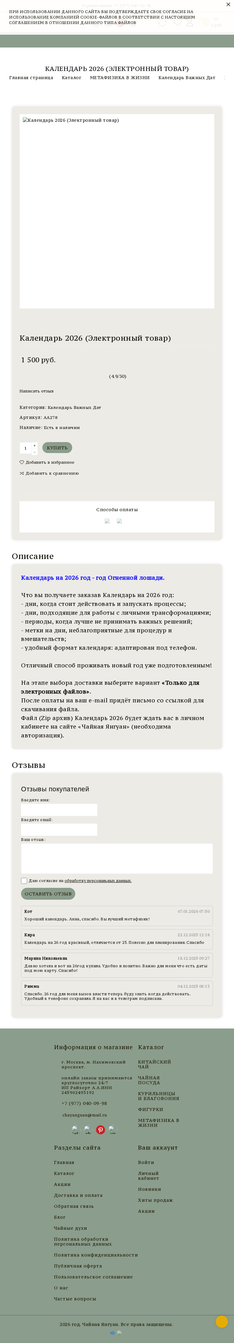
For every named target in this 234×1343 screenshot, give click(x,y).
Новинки (149, 1189)
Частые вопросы (75, 1298)
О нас (61, 1287)
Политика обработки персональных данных (83, 1241)
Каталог (64, 1173)
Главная (64, 1162)
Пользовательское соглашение (93, 1276)
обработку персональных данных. (98, 880)
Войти (146, 1162)
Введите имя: (35, 800)
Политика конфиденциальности (96, 1255)
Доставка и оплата (78, 1195)
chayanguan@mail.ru (84, 1115)
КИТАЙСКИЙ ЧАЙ (154, 1064)
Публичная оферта (78, 1266)
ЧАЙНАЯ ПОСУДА (149, 1080)
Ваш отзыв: (33, 839)
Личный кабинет (148, 1176)
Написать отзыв (37, 391)
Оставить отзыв (48, 894)
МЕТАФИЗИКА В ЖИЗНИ (158, 1123)
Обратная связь (74, 1206)
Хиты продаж (155, 1200)
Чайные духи (70, 1228)
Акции (62, 1184)
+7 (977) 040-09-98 (84, 1103)
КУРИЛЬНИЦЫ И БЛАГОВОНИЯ (158, 1096)
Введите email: (36, 819)
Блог (60, 1217)
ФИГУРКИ (150, 1109)
